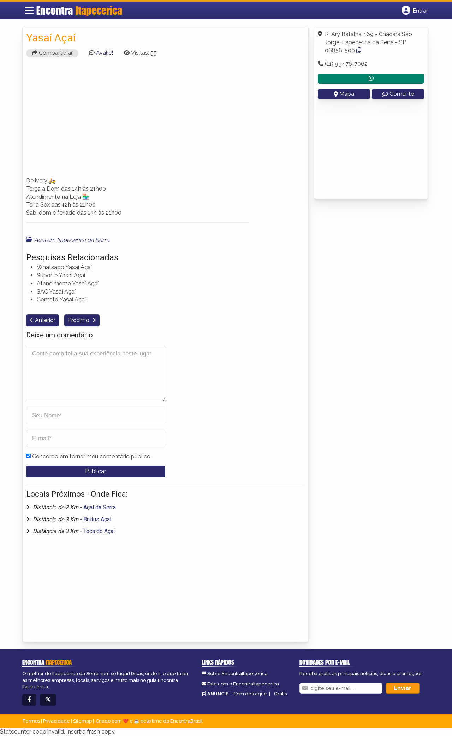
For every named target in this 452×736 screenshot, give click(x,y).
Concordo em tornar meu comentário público (91, 456)
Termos (31, 721)
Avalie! (104, 53)
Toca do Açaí (99, 531)
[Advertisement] (165, 120)
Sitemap (82, 721)
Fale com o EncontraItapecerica (243, 683)
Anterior (45, 320)
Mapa (346, 94)
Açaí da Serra (99, 507)
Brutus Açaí (97, 519)
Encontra (79, 10)
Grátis (280, 693)
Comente (401, 94)
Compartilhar (55, 53)
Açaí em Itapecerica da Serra (71, 240)
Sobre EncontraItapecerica (237, 673)
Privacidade (56, 721)
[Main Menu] (29, 11)
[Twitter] (48, 700)
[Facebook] (29, 700)
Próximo (79, 320)
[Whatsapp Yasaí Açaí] (371, 79)
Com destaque (250, 693)
